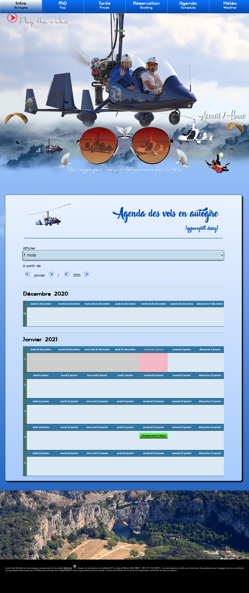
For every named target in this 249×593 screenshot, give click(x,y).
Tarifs (104, 5)
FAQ (63, 5)
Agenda (188, 5)
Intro (20, 5)
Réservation (146, 5)
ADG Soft (67, 568)
